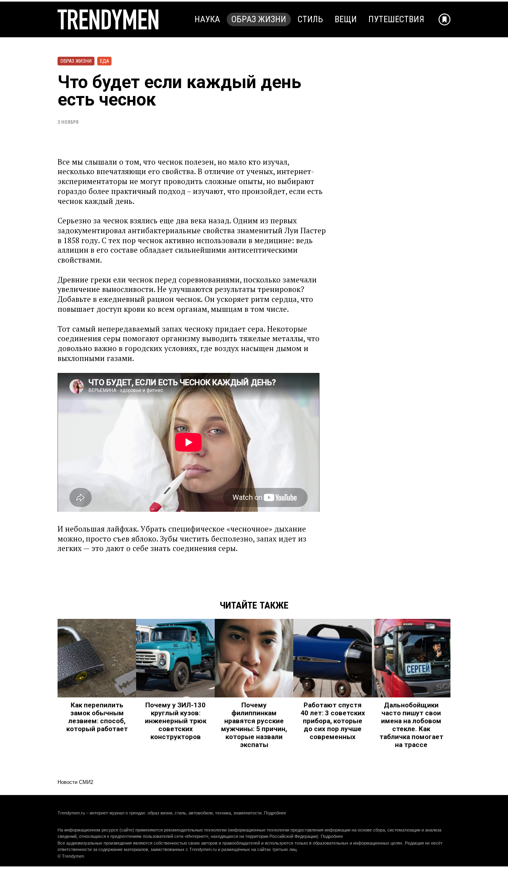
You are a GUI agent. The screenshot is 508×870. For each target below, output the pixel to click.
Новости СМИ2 (75, 782)
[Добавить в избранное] (444, 19)
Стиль (310, 19)
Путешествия (396, 19)
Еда (104, 61)
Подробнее (275, 812)
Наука (207, 19)
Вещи (346, 19)
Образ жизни (258, 19)
